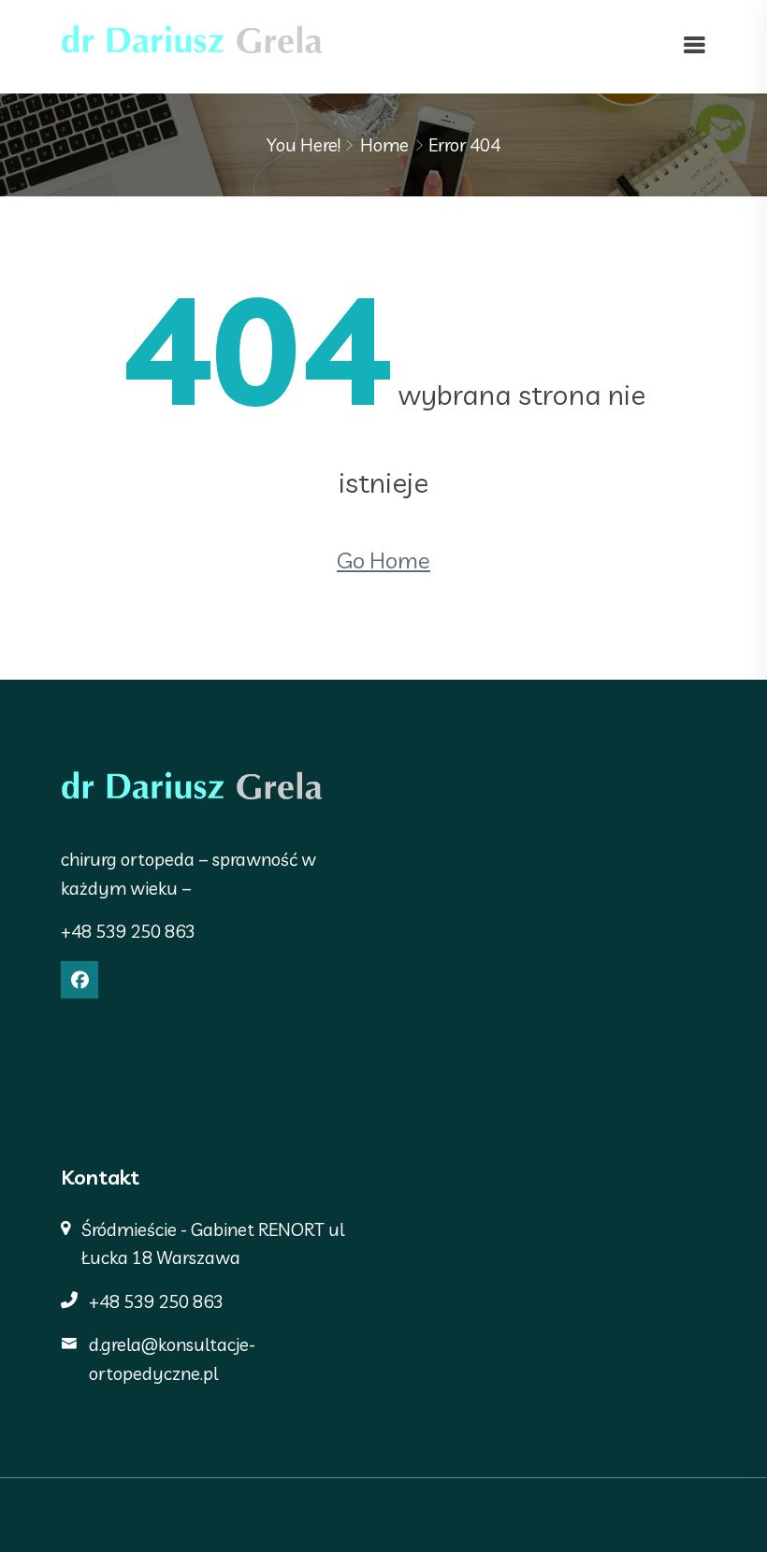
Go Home (383, 560)
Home (384, 145)
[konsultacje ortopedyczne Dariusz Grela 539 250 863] (192, 45)
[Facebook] (79, 980)
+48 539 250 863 (128, 931)
